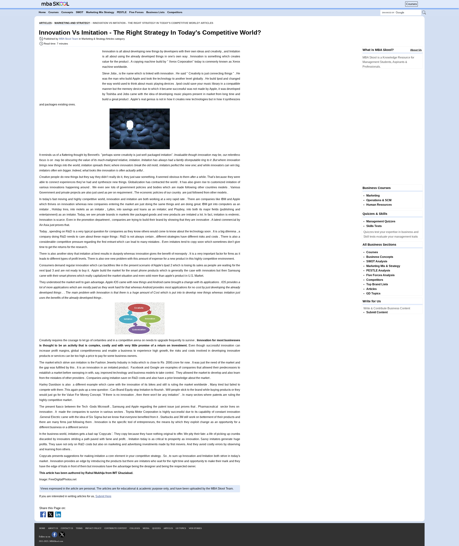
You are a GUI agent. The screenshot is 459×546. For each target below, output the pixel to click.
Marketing (373, 195)
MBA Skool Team (68, 38)
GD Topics (373, 293)
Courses (411, 4)
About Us (416, 49)
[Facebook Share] (43, 516)
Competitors (374, 279)
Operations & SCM (378, 200)
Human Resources (379, 204)
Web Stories (195, 528)
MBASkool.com (56, 541)
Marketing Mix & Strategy (383, 266)
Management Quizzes (380, 221)
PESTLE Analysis (378, 270)
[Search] (424, 13)
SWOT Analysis (376, 261)
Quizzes (156, 528)
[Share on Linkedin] (58, 516)
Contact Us (67, 528)
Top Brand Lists (377, 284)
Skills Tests (374, 226)
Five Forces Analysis (380, 275)
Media (146, 528)
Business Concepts (379, 256)
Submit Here (103, 496)
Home (42, 528)
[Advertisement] (69, 74)
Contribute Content (115, 528)
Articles (371, 288)
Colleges (135, 528)
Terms (79, 528)
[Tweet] (50, 516)
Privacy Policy (93, 528)
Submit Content (377, 312)
